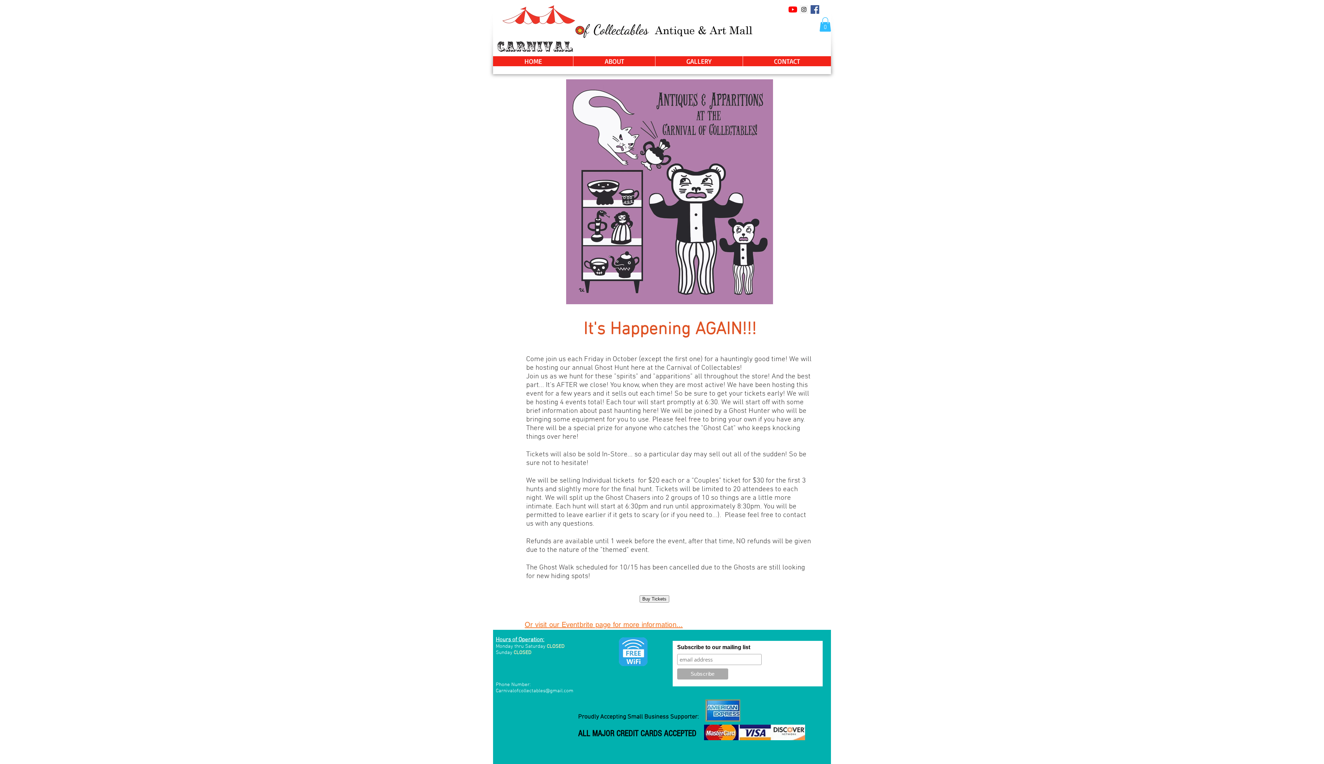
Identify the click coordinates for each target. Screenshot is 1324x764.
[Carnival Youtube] (793, 9)
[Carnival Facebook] (815, 9)
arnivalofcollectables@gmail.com (536, 691)
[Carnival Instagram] (804, 9)
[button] (825, 24)
